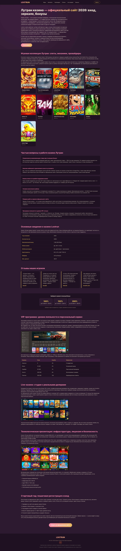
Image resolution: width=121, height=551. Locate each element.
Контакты (50, 2)
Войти (97, 2)
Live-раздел (70, 2)
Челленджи (57, 2)
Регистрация (26, 45)
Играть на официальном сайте (60, 525)
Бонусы (77, 2)
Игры (44, 2)
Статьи (63, 2)
